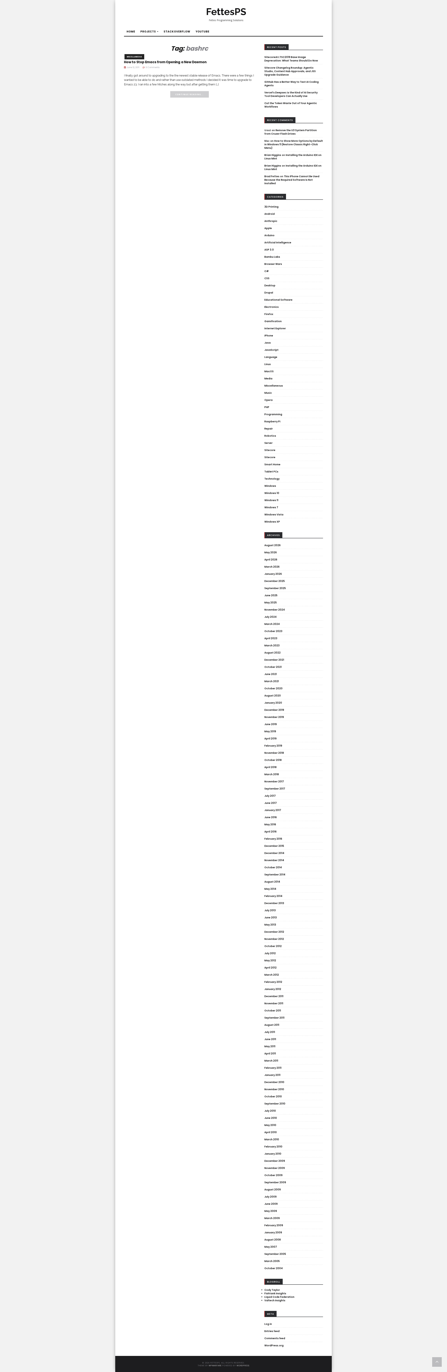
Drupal (268, 292)
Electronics (271, 307)
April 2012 (270, 967)
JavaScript (271, 350)
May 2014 (270, 889)
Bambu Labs (272, 257)
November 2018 (274, 753)
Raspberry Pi (272, 421)
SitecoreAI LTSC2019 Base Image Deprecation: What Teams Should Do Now (291, 58)
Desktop (269, 285)
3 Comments (153, 67)
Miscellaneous (134, 57)
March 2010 (271, 1139)
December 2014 (274, 853)
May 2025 (270, 602)
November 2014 (274, 860)
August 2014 (272, 881)
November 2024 (274, 609)
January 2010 (272, 1153)
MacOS (269, 371)
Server (268, 443)
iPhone (268, 335)
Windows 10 (271, 493)
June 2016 (270, 817)
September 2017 (274, 788)
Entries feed (272, 1331)
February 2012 (273, 982)
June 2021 (270, 674)
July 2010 (270, 1111)
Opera (268, 400)
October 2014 (273, 867)
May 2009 (270, 1211)
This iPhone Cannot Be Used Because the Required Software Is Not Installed (291, 180)
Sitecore (269, 450)
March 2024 (272, 624)
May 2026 (270, 552)
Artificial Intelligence (277, 242)
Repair (268, 428)
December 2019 (274, 710)
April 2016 (270, 831)
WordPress (243, 1365)
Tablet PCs (271, 471)
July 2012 (270, 953)
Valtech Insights (274, 1300)
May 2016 (270, 824)
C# (266, 271)
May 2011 (269, 1046)
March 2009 (272, 1218)
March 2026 (272, 566)
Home (131, 31)
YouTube (202, 31)
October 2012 (273, 946)
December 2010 (274, 1082)
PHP (266, 407)
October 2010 (273, 1096)
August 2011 (271, 1025)
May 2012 (270, 960)
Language (270, 357)
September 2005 (275, 1254)
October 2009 (273, 1175)
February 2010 (273, 1146)
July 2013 (270, 910)
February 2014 (273, 896)
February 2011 (272, 1068)
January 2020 (273, 703)
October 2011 (272, 1010)
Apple (268, 228)
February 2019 (273, 745)
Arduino (269, 235)
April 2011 (270, 1053)
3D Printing (271, 206)
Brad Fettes (271, 176)
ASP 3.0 (269, 249)
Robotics (270, 436)
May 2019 (270, 731)
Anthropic (270, 221)
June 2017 (270, 803)
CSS (266, 278)
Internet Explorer (275, 328)
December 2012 (274, 932)
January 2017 (272, 810)
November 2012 (274, 939)
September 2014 (274, 874)
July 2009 (270, 1196)
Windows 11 (271, 500)
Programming (273, 414)
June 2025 (270, 595)
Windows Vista (273, 514)
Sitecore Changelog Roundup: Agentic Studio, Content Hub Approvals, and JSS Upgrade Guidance (290, 71)
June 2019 (270, 724)
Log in (268, 1324)
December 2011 (273, 996)
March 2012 (271, 975)
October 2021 (273, 667)
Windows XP (272, 521)
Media (268, 378)
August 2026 (272, 545)
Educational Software (278, 300)
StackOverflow (177, 31)
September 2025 (275, 588)
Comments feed (274, 1338)
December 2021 (274, 660)
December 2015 (274, 846)
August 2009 (272, 1189)
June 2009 (271, 1204)
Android (269, 214)
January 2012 (272, 989)
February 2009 (273, 1225)
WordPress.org (274, 1345)
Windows (270, 486)
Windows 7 (271, 507)
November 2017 (274, 781)
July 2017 (270, 796)
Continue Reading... (189, 94)
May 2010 (270, 1125)
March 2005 (272, 1261)
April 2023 (270, 638)
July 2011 (269, 1032)
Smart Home (272, 464)
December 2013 (274, 903)
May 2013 (270, 924)
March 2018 (271, 774)
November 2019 (274, 717)
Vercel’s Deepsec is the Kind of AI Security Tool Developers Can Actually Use (291, 94)
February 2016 (273, 839)
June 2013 (270, 917)
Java (267, 342)
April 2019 (270, 738)
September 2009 (275, 1182)
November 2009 (274, 1168)
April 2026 (270, 559)
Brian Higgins (272, 155)
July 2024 (270, 617)
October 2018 (273, 760)
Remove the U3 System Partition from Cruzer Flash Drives (290, 132)
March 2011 (271, 1060)
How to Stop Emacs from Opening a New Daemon (165, 62)
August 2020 (272, 695)
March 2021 (271, 681)
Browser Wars (273, 264)
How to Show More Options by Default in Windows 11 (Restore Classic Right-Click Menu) (293, 144)
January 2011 (272, 1075)
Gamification (273, 321)
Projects (148, 31)
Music (268, 393)
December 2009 (274, 1161)
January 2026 (273, 574)
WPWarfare (215, 1365)
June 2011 (270, 1039)
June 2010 (270, 1118)
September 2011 (274, 1017)
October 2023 (273, 631)
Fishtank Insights (275, 1293)
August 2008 (272, 1239)
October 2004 (273, 1268)
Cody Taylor (272, 1290)
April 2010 (270, 1132)
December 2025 (274, 581)
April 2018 (270, 767)
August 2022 (272, 652)
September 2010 (274, 1103)
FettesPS (226, 11)
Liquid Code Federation (279, 1297)
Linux (267, 364)
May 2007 (270, 1247)
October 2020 (273, 688)
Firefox (268, 314)
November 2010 (274, 1089)
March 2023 (272, 645)
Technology (272, 478)
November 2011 (273, 1003)
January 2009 (273, 1232)
